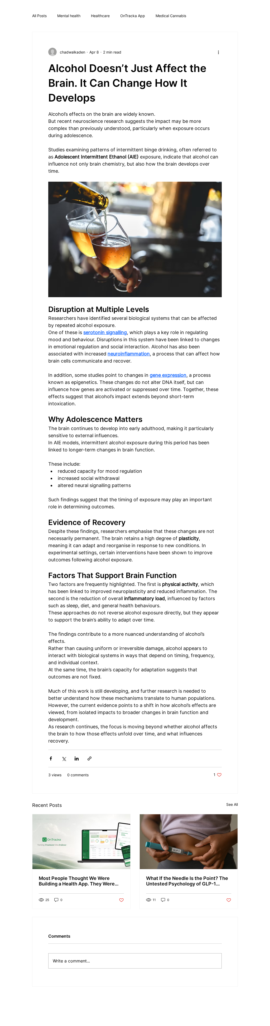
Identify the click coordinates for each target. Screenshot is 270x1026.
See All (232, 804)
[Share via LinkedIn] (76, 758)
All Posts (39, 15)
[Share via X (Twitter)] (63, 758)
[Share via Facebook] (50, 758)
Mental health (68, 15)
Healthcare (100, 15)
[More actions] (218, 52)
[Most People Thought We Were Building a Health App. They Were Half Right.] (81, 841)
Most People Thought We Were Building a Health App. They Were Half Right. (77, 881)
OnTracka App (132, 15)
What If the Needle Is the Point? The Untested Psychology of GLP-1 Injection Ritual (187, 881)
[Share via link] (89, 758)
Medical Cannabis (171, 15)
